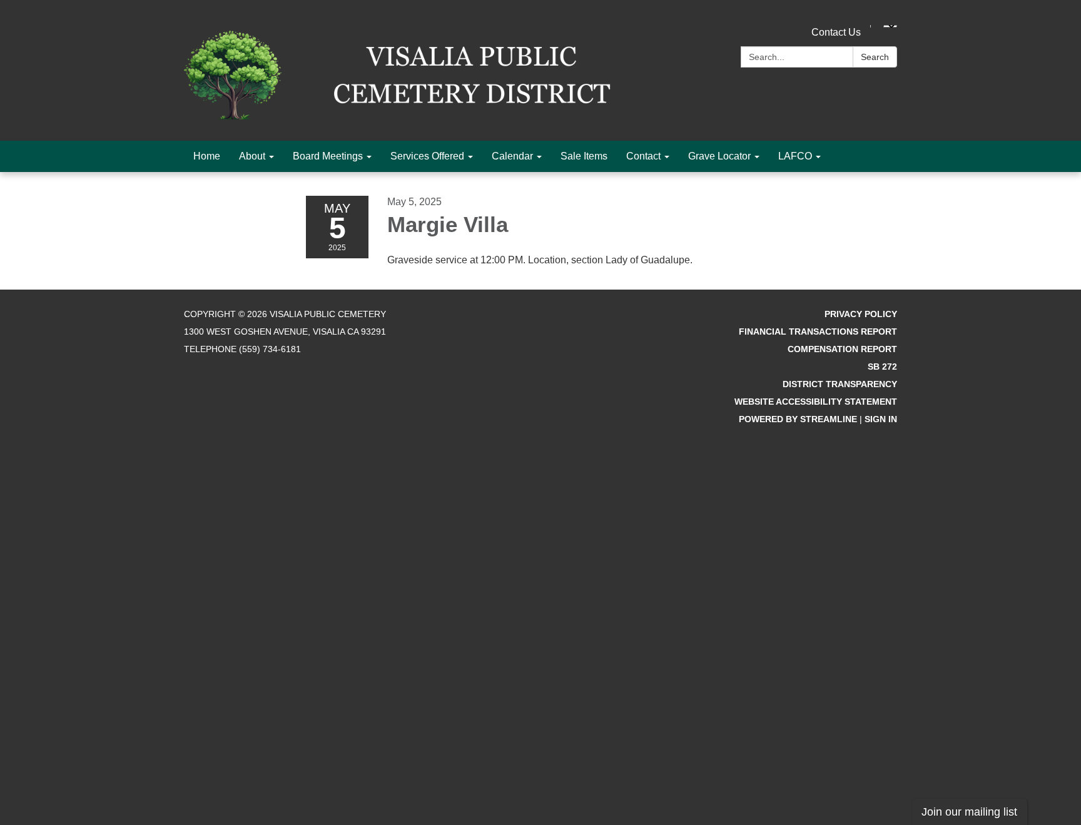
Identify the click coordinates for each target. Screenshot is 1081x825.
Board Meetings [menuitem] (328, 156)
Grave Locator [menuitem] (719, 156)
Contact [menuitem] (643, 156)
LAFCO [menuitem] (795, 156)
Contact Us (836, 32)
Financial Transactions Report (818, 331)
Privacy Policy (861, 314)
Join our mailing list (969, 812)
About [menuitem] (252, 156)
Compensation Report (842, 349)
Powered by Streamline (798, 419)
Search (875, 57)
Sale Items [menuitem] (584, 156)
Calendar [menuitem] (512, 156)
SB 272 (882, 367)
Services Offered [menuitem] (427, 156)
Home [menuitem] (206, 156)
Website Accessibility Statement (815, 402)
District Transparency (840, 384)
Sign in (881, 419)
